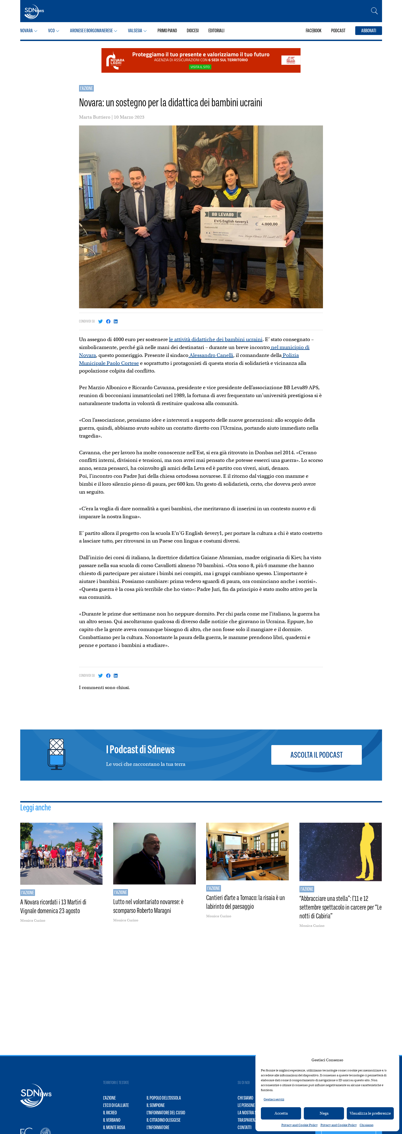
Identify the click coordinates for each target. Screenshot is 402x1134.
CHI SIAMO (245, 1098)
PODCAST (338, 30)
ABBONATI (368, 30)
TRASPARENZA (248, 1120)
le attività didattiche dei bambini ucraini (216, 339)
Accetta (281, 1113)
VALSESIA (135, 30)
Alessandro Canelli (210, 355)
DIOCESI (193, 30)
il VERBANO (111, 1120)
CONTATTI (244, 1127)
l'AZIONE (86, 88)
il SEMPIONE (156, 1105)
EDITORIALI (216, 30)
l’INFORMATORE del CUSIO (166, 1112)
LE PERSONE (246, 1105)
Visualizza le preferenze (370, 1113)
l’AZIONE (109, 1098)
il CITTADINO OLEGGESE (163, 1120)
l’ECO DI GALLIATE (116, 1105)
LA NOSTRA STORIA (251, 1112)
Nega (324, 1113)
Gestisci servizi (274, 1099)
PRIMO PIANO (167, 30)
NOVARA (26, 30)
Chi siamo (367, 1125)
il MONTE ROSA (114, 1127)
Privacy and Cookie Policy (299, 1125)
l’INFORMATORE (158, 1127)
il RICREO (110, 1112)
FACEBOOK (313, 30)
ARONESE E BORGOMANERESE (91, 30)
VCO (51, 30)
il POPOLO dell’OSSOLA (164, 1098)
